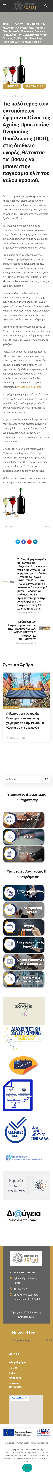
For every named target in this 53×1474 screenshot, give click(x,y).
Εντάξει (27, 1468)
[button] (45, 6)
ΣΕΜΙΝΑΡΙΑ (33, 24)
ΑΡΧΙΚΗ (7, 24)
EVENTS (19, 24)
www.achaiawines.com (28, 386)
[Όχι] (49, 1459)
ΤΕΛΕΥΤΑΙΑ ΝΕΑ (34, 86)
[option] (26, 707)
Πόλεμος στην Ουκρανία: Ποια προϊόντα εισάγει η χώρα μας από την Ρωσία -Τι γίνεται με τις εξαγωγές (25, 720)
